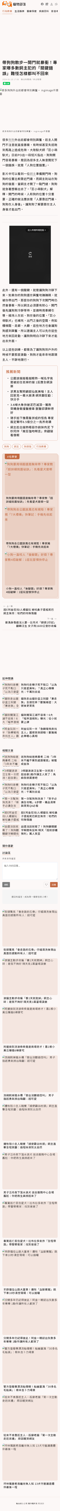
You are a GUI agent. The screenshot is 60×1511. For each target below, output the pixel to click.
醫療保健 (32, 11)
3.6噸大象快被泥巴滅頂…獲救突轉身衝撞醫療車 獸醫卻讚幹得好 (32, 408)
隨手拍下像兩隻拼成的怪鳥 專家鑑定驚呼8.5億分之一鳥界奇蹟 (32, 420)
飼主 (16, 446)
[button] (42, 4)
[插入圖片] (46, 884)
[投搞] (46, 4)
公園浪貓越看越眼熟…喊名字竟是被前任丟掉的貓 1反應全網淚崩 (31, 382)
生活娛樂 (19, 11)
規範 (6, 884)
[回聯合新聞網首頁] (7, 4)
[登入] (51, 4)
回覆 (54, 884)
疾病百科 (44, 11)
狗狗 (6, 446)
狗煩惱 (27, 446)
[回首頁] (14, 4)
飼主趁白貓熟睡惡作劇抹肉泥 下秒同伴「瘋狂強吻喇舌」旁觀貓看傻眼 (32, 431)
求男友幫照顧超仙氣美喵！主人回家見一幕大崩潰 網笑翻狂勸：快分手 (32, 395)
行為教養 (7, 11)
